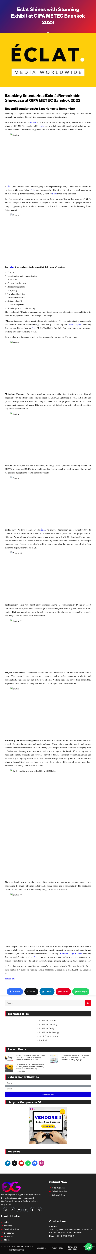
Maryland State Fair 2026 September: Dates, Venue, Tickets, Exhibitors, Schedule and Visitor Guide (31, 1057)
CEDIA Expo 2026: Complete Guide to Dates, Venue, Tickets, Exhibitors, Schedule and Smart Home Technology (30, 1067)
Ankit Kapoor (74, 324)
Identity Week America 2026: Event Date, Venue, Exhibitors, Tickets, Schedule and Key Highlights (75, 1057)
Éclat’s (33, 122)
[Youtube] (21, 1163)
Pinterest (64, 992)
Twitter (32, 992)
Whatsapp (82, 992)
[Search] (88, 1003)
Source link (10, 978)
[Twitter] (12, 1209)
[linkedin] (5, 1209)
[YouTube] (19, 1209)
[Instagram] (41, 1163)
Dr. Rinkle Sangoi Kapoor (70, 953)
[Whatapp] (25, 1209)
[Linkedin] (7, 1163)
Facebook (16, 992)
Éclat (42, 125)
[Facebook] (35, 1163)
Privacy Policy (57, 1248)
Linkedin (48, 992)
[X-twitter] (14, 1163)
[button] (88, 1247)
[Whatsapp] (28, 1163)
